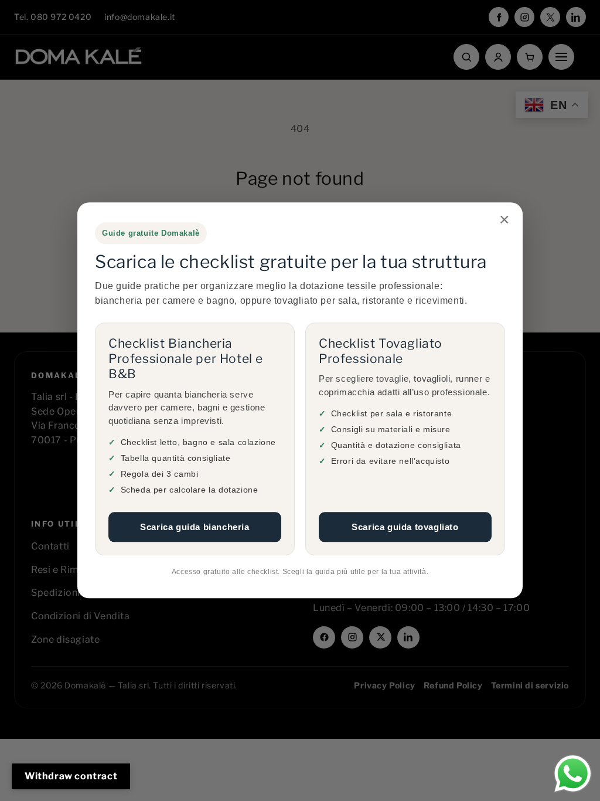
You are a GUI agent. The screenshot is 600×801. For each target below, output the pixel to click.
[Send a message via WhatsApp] (572, 773)
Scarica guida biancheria (194, 527)
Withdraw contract (71, 776)
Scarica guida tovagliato (405, 527)
